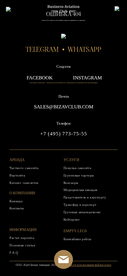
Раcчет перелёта (21, 238)
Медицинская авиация (80, 190)
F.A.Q (13, 252)
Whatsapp (84, 49)
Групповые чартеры (79, 175)
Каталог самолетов (23, 182)
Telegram (42, 49)
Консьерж (71, 182)
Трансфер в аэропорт (80, 204)
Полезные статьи (22, 245)
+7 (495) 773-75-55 (63, 134)
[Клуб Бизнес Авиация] (63, 11)
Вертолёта (17, 175)
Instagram (87, 78)
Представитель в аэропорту (85, 197)
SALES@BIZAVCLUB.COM (63, 107)
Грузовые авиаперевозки (82, 212)
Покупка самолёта (77, 168)
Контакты (16, 208)
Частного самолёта (24, 168)
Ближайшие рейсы (77, 239)
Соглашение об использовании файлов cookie (84, 265)
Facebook (40, 78)
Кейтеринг (72, 219)
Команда (15, 201)
